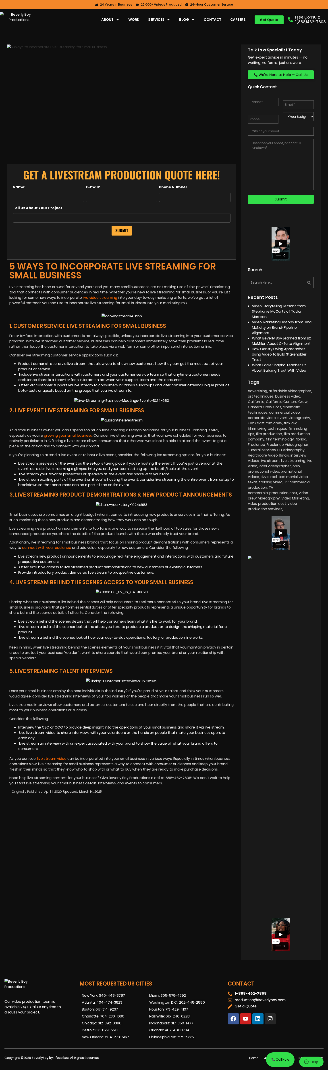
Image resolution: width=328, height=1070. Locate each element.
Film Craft (256, 423)
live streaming (293, 460)
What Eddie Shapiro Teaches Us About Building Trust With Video (279, 367)
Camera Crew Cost (264, 407)
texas (252, 482)
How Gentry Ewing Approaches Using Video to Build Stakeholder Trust (279, 354)
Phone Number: (174, 187)
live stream (270, 460)
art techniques (261, 396)
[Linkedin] (258, 1018)
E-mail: (93, 187)
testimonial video (293, 476)
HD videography (291, 450)
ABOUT (107, 19)
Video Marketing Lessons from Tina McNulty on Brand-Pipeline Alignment (281, 327)
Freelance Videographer (287, 444)
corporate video (262, 417)
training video (270, 482)
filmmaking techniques (267, 428)
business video (287, 396)
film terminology (280, 439)
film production (269, 433)
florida (300, 439)
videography (269, 498)
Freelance (256, 444)
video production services (272, 506)
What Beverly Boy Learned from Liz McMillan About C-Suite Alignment (281, 341)
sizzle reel (269, 476)
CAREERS (238, 19)
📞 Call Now (280, 1059)
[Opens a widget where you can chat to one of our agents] (311, 1062)
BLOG (184, 19)
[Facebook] (233, 1018)
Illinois (284, 455)
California (256, 401)
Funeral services (262, 450)
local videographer (275, 466)
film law (290, 423)
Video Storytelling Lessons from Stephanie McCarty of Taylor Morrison (279, 311)
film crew (274, 423)
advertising (257, 391)
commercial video (284, 412)
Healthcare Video (263, 455)
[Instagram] (270, 1018)
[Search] (297, 282)
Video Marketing (295, 498)
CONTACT (212, 19)
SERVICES (156, 19)
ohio (296, 466)
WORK (133, 19)
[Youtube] (245, 1018)
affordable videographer (290, 391)
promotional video (263, 471)
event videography (293, 417)
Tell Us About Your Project (37, 208)
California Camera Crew (286, 401)
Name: (19, 187)
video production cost (267, 503)
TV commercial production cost (272, 490)
